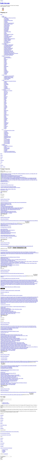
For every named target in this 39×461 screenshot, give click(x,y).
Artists (3, 80)
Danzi (5, 101)
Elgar (5, 104)
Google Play (9, 273)
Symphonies (6, 22)
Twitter (1, 416)
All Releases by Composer (8, 90)
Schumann (5, 70)
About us (3, 144)
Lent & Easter (6, 41)
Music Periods (4, 43)
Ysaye (5, 128)
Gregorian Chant (6, 37)
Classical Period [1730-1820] (8, 50)
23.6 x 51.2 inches (7, 142)
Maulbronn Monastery (7, 136)
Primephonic (4, 275)
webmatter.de (6, 453)
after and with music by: (7, 57)
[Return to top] (0, 460)
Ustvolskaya (6, 126)
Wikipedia (1, 428)
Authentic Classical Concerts (8, 76)
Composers (4, 89)
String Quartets (6, 29)
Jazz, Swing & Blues (7, 42)
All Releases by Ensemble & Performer (10, 81)
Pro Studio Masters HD (18, 394)
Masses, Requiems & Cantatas (8, 34)
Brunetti (5, 98)
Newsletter (5, 149)
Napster (6, 202)
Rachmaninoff (6, 114)
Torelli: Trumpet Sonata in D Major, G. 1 (20, 177)
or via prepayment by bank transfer (5, 434)
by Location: (6, 135)
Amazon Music (14, 202)
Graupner (5, 106)
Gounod (5, 105)
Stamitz (5, 121)
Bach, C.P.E (6, 92)
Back (1, 458)
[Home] (1, 0)
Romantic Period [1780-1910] (8, 51)
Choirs (5, 85)
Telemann (5, 73)
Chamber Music (6, 28)
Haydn (5, 65)
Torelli (5, 125)
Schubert (5, 69)
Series (1, 158)
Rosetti (5, 116)
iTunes (29, 220)
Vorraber (5, 74)
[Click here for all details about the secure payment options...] (9, 431)
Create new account (5, 402)
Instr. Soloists (6, 83)
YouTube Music (9, 202)
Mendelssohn (6, 66)
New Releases (6, 18)
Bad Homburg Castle (7, 137)
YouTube (1, 420)
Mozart (5, 67)
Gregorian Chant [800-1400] (8, 48)
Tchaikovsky (6, 72)
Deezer (4, 202)
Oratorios (5, 33)
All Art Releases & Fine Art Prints (9, 130)
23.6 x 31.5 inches (7, 140)
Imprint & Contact (7, 147)
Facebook (1, 415)
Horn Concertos (6, 26)
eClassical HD (34, 220)
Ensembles (5, 87)
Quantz (5, 68)
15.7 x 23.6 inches (7, 139)
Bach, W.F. (6, 93)
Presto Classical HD (23, 275)
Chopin (5, 61)
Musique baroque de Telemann (15, 176)
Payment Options (6, 148)
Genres (1, 155)
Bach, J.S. (5, 91)
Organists (5, 82)
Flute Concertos (6, 27)
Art (2, 129)
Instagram (1, 418)
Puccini (5, 112)
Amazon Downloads (20, 202)
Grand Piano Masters (7, 78)
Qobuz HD (31, 246)
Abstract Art (6, 134)
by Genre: (5, 131)
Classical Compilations (7, 39)
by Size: (5, 138)
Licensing (5, 150)
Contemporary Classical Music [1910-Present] (11, 53)
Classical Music (6, 19)
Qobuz (25, 202)
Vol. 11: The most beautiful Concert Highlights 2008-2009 (27, 178)
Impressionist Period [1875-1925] (9, 52)
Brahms (5, 60)
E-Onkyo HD (16, 223)
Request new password (5, 403)
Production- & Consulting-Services (9, 151)
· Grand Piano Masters (4, 359)
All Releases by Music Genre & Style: (10, 17)
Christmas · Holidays (7, 40)
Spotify (2, 202)
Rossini (5, 117)
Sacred (5, 32)
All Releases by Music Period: (8, 44)
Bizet (5, 95)
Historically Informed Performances (9, 38)
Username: (2, 398)
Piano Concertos (6, 24)
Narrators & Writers (7, 88)
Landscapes (6, 132)
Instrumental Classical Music (8, 20)
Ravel (5, 115)
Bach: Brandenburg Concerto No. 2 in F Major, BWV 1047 (28, 173)
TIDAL (27, 392)
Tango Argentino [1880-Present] (9, 54)
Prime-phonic (23, 361)
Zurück (1, 459)
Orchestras (5, 86)
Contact (1, 441)
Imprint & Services (5, 449)
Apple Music (14, 220)
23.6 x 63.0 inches (7, 143)
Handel (5, 64)
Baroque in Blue (8, 174)
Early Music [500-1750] (7, 46)
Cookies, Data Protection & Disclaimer (10, 152)
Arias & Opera (6, 35)
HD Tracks (5, 223)
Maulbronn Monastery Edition (8, 77)
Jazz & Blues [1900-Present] (8, 55)
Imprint (1, 439)
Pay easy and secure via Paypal (5, 433)
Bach (5, 58)
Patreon (1, 426)
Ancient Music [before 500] (8, 45)
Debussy (5, 102)
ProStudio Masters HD (10, 223)
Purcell (5, 113)
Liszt (5, 109)
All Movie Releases (7, 56)
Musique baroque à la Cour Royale (17, 175)
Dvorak (5, 103)
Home (1, 14)
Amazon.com (25, 220)
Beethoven (5, 59)
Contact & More (4, 145)
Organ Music (6, 30)
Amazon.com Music (19, 220)
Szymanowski (6, 71)
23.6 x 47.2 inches (7, 141)
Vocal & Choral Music (7, 31)
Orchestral (5, 21)
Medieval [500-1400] (7, 47)
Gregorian (5, 63)
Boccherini (5, 96)
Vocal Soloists (6, 84)
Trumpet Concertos (7, 25)
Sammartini (6, 118)
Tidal (23, 202)
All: (1, 456)
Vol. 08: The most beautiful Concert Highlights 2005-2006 (27, 327)
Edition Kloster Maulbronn (5, 200)
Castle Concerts (6, 79)
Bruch (5, 99)
